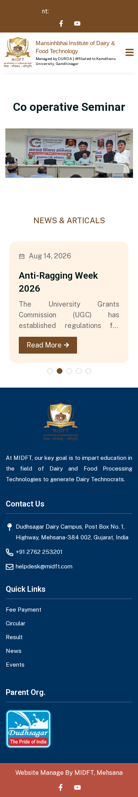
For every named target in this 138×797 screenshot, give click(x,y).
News (13, 651)
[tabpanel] (69, 302)
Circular (15, 623)
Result (14, 637)
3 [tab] (69, 371)
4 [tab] (79, 371)
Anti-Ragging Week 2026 (58, 282)
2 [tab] (59, 371)
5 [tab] (88, 371)
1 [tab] (50, 371)
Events (15, 664)
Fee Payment (23, 609)
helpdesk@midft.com (44, 566)
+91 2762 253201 (39, 552)
